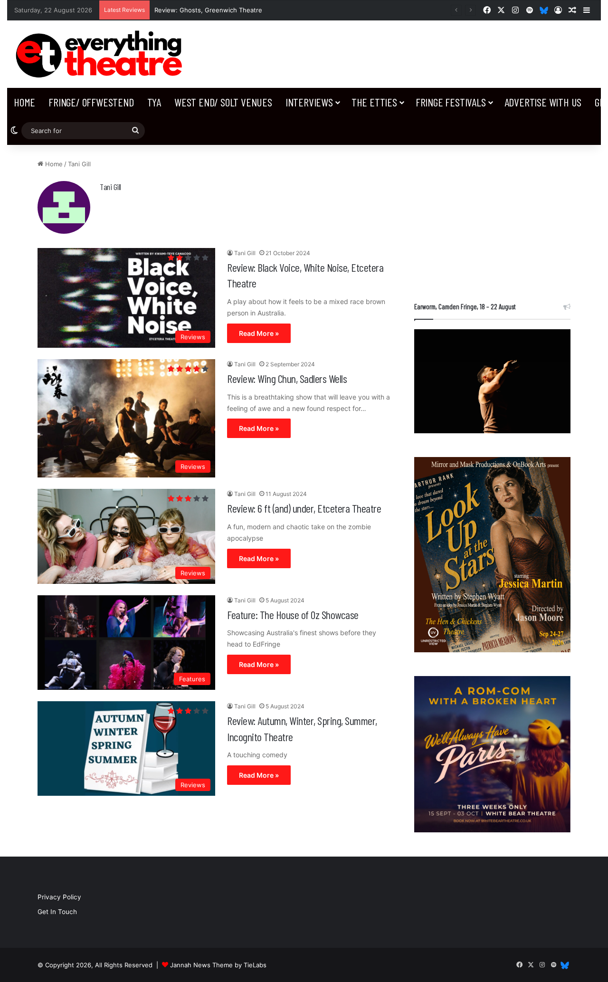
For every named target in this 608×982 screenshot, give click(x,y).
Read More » (259, 333)
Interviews (309, 102)
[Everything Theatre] (101, 54)
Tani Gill (110, 186)
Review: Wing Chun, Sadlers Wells (287, 378)
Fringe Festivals (451, 102)
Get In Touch (57, 911)
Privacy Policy (59, 897)
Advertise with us (543, 102)
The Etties (374, 102)
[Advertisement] (492, 218)
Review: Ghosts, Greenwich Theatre (208, 10)
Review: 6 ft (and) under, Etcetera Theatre (304, 508)
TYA (154, 102)
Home (24, 102)
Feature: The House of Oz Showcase (293, 614)
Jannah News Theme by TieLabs (218, 965)
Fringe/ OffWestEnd (90, 102)
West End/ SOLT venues (223, 102)
